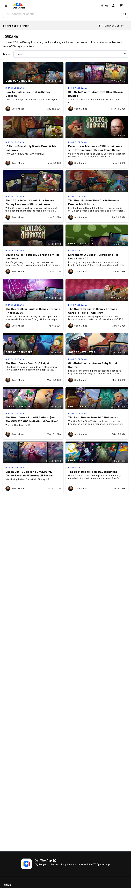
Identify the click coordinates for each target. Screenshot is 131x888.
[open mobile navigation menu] (6, 5)
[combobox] (70, 54)
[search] (62, 14)
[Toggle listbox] (125, 54)
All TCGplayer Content (111, 25)
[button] (124, 14)
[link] (18, 6)
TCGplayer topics (16, 26)
